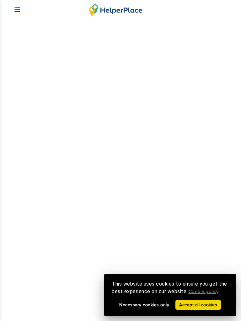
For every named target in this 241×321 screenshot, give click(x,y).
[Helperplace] (14, 7)
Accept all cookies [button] (198, 305)
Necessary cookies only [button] (144, 305)
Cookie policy (204, 291)
